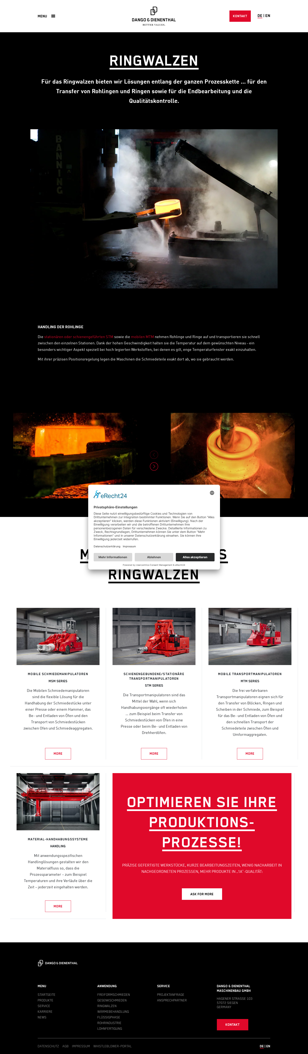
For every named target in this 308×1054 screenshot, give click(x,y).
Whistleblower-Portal (112, 1046)
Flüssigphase (108, 1017)
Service (44, 1006)
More (58, 754)
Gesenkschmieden (112, 1000)
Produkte (45, 1000)
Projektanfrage (170, 994)
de (260, 16)
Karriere (45, 1011)
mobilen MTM (142, 337)
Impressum (81, 1046)
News (42, 1017)
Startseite (47, 994)
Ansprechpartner (172, 1000)
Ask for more (202, 894)
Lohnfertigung (109, 1028)
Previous (154, 455)
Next (154, 466)
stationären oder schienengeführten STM (78, 337)
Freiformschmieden (113, 994)
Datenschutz (48, 1046)
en (267, 16)
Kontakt (240, 16)
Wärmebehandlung (113, 1011)
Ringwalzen (107, 1006)
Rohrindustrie (109, 1023)
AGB (65, 1046)
